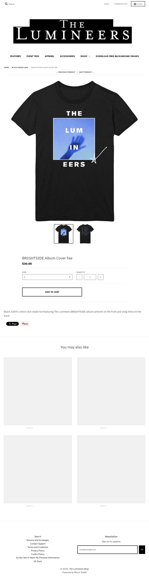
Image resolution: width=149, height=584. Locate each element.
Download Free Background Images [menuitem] (117, 56)
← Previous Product (65, 72)
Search (38, 536)
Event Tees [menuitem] (33, 56)
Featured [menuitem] (15, 56)
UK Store (38, 561)
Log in (106, 4)
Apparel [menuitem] (49, 56)
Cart (139, 4)
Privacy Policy (37, 550)
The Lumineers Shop (79, 568)
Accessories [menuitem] (67, 56)
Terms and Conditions (38, 547)
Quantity (80, 272)
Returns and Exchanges (38, 540)
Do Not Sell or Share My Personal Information (38, 557)
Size (24, 272)
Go (142, 549)
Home (6, 67)
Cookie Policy (37, 554)
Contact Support (38, 543)
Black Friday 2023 (20, 67)
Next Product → (86, 72)
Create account (120, 4)
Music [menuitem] (84, 56)
